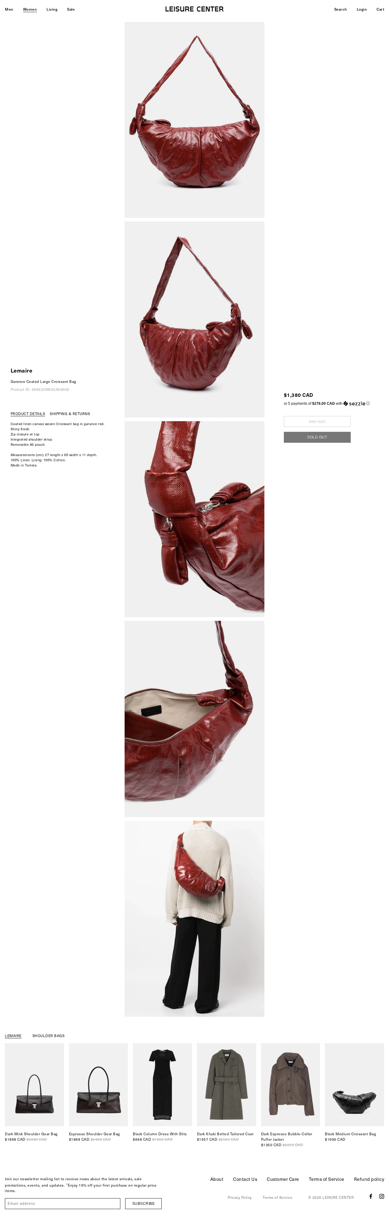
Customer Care (283, 1179)
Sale (71, 9)
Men (9, 9)
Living (51, 9)
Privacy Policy (240, 1197)
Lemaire (22, 370)
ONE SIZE (317, 421)
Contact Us (245, 1179)
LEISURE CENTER (338, 1197)
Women (30, 9)
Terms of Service (326, 1179)
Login (362, 9)
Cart (380, 9)
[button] (327, 403)
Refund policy (369, 1179)
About (217, 1179)
